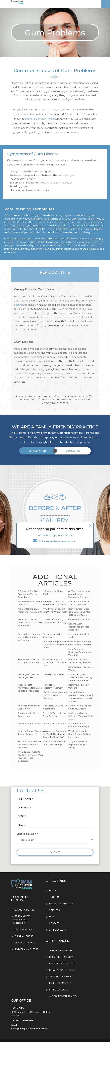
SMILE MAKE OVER (59, 989)
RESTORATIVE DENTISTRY (63, 963)
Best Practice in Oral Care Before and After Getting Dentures (79, 612)
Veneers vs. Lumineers (55, 723)
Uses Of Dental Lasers (29, 723)
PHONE (22, 816)
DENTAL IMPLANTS (24, 942)
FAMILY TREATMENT (60, 983)
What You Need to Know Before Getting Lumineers (79, 734)
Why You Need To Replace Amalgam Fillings (77, 744)
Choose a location (26, 833)
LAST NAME (24, 807)
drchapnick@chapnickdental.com (29, 1028)
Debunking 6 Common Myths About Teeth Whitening (29, 637)
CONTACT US (56, 923)
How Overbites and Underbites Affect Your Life (55, 662)
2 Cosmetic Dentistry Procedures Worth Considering (29, 594)
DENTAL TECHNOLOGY (61, 903)
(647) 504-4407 (24, 1020)
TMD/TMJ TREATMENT (60, 976)
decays (18, 304)
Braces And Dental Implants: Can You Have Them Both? (30, 622)
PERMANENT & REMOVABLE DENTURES (22, 919)
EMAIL (21, 824)
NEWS (52, 916)
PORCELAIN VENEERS (26, 949)
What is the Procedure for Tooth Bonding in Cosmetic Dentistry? (55, 734)
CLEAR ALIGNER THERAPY (63, 970)
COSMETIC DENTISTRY (61, 957)
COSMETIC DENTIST (24, 910)
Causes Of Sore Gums (79, 619)
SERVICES (54, 910)
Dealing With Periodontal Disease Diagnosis (78, 627)
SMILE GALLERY (57, 930)
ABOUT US (54, 897)
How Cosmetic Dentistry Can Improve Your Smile (80, 652)
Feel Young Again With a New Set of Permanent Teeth (55, 644)
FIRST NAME (24, 798)
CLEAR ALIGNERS (23, 936)
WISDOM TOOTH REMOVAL (63, 996)
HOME (52, 890)
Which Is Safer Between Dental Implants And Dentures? (30, 744)
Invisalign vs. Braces (53, 674)
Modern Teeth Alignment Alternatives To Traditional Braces (30, 688)
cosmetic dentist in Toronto (40, 118)
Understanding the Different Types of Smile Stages (81, 716)
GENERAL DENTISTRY (60, 950)
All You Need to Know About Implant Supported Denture (79, 594)
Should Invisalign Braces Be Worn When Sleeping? (55, 695)
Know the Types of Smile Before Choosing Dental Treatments (80, 677)
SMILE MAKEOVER (24, 929)
